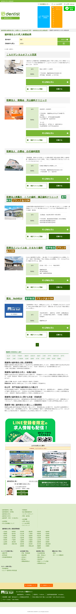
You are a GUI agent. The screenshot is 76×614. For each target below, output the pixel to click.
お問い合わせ (70, 4)
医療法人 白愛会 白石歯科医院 (23, 151)
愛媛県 (39, 546)
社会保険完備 (41, 553)
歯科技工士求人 (6, 516)
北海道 (5, 531)
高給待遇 (24, 555)
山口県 (39, 539)
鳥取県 (39, 531)
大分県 (47, 539)
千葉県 (14, 539)
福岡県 (47, 531)
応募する (59, 89)
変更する (63, 39)
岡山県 (39, 535)
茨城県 (14, 535)
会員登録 (4, 521)
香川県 (39, 544)
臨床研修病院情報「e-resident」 (56, 594)
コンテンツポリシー (27, 514)
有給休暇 (39, 559)
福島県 (5, 544)
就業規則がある (41, 563)
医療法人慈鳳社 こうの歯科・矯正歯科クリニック (32, 197)
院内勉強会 (5, 568)
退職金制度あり (26, 561)
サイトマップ (26, 525)
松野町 (48, 358)
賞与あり (24, 559)
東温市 (8, 358)
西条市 (38, 355)
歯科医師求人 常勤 (7, 510)
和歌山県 (31, 546)
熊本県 (47, 537)
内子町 (37, 358)
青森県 (5, 533)
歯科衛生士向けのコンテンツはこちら (54, 484)
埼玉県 (14, 537)
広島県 (39, 537)
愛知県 (30, 531)
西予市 (62, 355)
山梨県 (22, 539)
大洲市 (44, 355)
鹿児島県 (48, 544)
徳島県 (39, 542)
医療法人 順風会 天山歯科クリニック (26, 100)
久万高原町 (20, 358)
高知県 (39, 548)
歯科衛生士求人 (8, 18)
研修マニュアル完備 (42, 561)
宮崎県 (47, 542)
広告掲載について (31, 585)
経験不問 (4, 553)
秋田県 (5, 539)
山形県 (5, 542)
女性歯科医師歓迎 (7, 557)
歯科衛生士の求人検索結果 (40, 30)
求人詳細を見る (48, 82)
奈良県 (30, 544)
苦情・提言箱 (26, 516)
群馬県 (14, 531)
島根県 (39, 533)
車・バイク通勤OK (58, 555)
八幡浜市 (26, 355)
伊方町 (43, 358)
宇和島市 (20, 355)
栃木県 (14, 533)
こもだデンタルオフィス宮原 (21, 54)
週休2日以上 (40, 557)
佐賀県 (47, 533)
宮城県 (5, 537)
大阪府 (30, 539)
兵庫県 (30, 542)
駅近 (54, 553)
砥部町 (32, 358)
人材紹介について (47, 585)
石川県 (22, 535)
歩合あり (24, 557)
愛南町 (59, 358)
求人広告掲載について (8, 523)
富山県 (22, 533)
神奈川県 (14, 544)
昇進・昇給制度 (26, 553)
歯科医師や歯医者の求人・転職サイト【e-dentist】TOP (16, 30)
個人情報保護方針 (27, 512)
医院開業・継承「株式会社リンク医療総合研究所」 (16, 597)
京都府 (30, 537)
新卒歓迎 (4, 555)
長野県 (22, 542)
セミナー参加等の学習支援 (9, 570)
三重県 (30, 533)
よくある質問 (58, 4)
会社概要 (24, 519)
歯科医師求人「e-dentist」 (24, 594)
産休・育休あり (41, 555)
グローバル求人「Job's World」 (10, 599)
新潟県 (22, 531)
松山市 (8, 355)
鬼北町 (53, 358)
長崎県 (47, 535)
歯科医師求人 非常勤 (8, 512)
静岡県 (22, 546)
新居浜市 (33, 355)
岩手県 (5, 535)
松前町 (27, 358)
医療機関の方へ (45, 4)
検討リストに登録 (36, 89)
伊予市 (49, 355)
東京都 (14, 542)
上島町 (14, 358)
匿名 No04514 (14, 298)
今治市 (14, 355)
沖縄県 (47, 546)
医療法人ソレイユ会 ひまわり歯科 (24, 247)
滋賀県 (30, 535)
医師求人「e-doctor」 (39, 594)
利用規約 (24, 510)
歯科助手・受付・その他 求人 (10, 518)
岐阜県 (22, 544)
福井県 (22, 537)
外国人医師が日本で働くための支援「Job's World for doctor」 (49, 597)
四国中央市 (56, 355)
